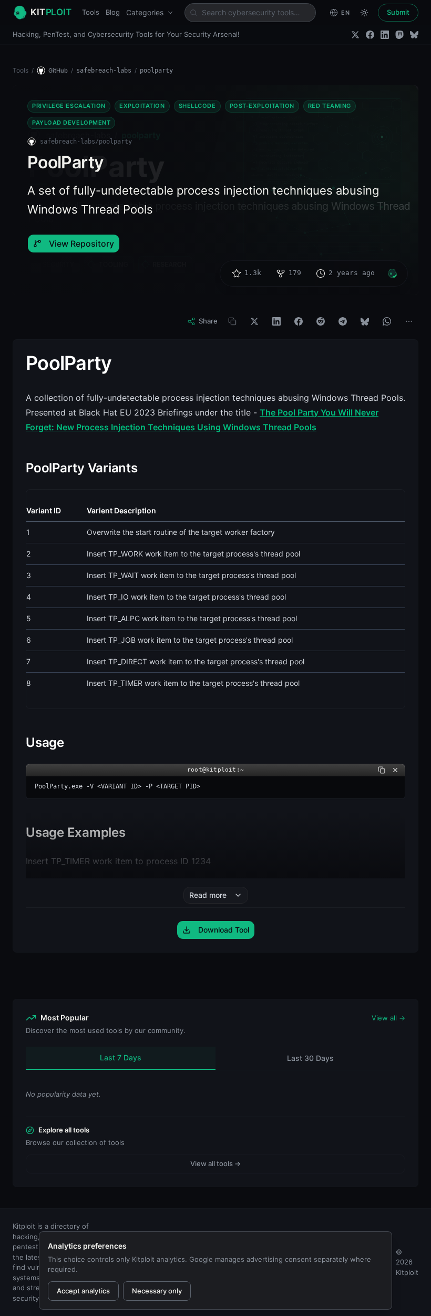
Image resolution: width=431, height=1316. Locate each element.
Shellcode (197, 105)
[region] (215, 599)
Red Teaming (329, 105)
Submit (398, 12)
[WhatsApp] (386, 321)
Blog (113, 12)
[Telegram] (342, 321)
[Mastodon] (399, 35)
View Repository (81, 243)
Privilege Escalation (69, 105)
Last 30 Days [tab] (310, 1058)
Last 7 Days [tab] (120, 1057)
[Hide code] (395, 770)
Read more (208, 894)
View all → (388, 1018)
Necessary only (157, 1291)
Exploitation (142, 105)
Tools (90, 12)
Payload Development (71, 122)
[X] (254, 321)
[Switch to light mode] (364, 12)
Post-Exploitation (262, 105)
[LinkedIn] (385, 35)
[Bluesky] (414, 35)
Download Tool (223, 929)
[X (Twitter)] (355, 35)
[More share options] (408, 321)
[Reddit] (320, 321)
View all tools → (215, 1163)
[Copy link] (232, 321)
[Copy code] (381, 770)
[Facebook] (370, 35)
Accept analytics (83, 1291)
